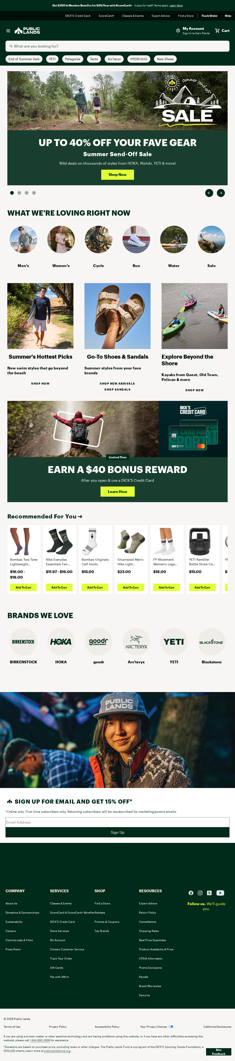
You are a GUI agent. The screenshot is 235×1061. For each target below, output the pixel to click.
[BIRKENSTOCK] (23, 654)
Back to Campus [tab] (26, 193)
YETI (174, 662)
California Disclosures (217, 1026)
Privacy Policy (58, 1026)
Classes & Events (133, 16)
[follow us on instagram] (202, 892)
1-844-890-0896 (40, 1040)
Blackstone (212, 662)
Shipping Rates (149, 930)
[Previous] (209, 193)
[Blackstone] (211, 654)
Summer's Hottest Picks (40, 356)
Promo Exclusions (150, 967)
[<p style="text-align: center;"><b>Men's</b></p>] (23, 252)
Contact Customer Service (67, 949)
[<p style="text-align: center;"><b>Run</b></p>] (136, 252)
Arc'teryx (136, 662)
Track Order (209, 16)
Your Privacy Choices (153, 1026)
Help (228, 16)
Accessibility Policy (107, 1026)
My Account (57, 940)
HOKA (61, 662)
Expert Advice (161, 16)
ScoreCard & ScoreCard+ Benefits (72, 912)
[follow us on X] (211, 892)
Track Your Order (61, 958)
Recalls (143, 976)
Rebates (100, 912)
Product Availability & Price (156, 949)
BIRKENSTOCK (23, 662)
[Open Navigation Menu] (8, 30)
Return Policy (147, 912)
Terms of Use (12, 1026)
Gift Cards (56, 967)
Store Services (59, 930)
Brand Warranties (150, 986)
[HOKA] (61, 654)
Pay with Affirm (59, 976)
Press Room (13, 949)
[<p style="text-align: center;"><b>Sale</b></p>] (211, 252)
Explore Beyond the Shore (187, 359)
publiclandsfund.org (57, 1050)
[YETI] (174, 654)
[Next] (221, 193)
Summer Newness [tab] (34, 193)
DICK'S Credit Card (78, 16)
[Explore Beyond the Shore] (195, 347)
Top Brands (102, 930)
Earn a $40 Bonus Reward (117, 469)
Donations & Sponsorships (22, 912)
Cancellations (147, 921)
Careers (11, 930)
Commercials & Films (19, 940)
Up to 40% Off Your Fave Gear (118, 142)
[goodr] (98, 654)
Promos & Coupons (107, 921)
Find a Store (186, 16)
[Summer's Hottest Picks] (40, 347)
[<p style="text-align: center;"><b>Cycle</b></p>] (98, 252)
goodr (98, 662)
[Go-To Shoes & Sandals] (117, 347)
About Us (11, 903)
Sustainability (14, 921)
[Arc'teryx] (136, 654)
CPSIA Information (150, 958)
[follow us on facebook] (192, 892)
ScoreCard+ (107, 16)
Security (144, 995)
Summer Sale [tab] (12, 193)
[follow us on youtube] (220, 892)
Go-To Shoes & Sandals (117, 356)
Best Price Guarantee (152, 940)
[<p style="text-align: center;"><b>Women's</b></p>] (61, 252)
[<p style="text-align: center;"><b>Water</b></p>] (174, 252)
